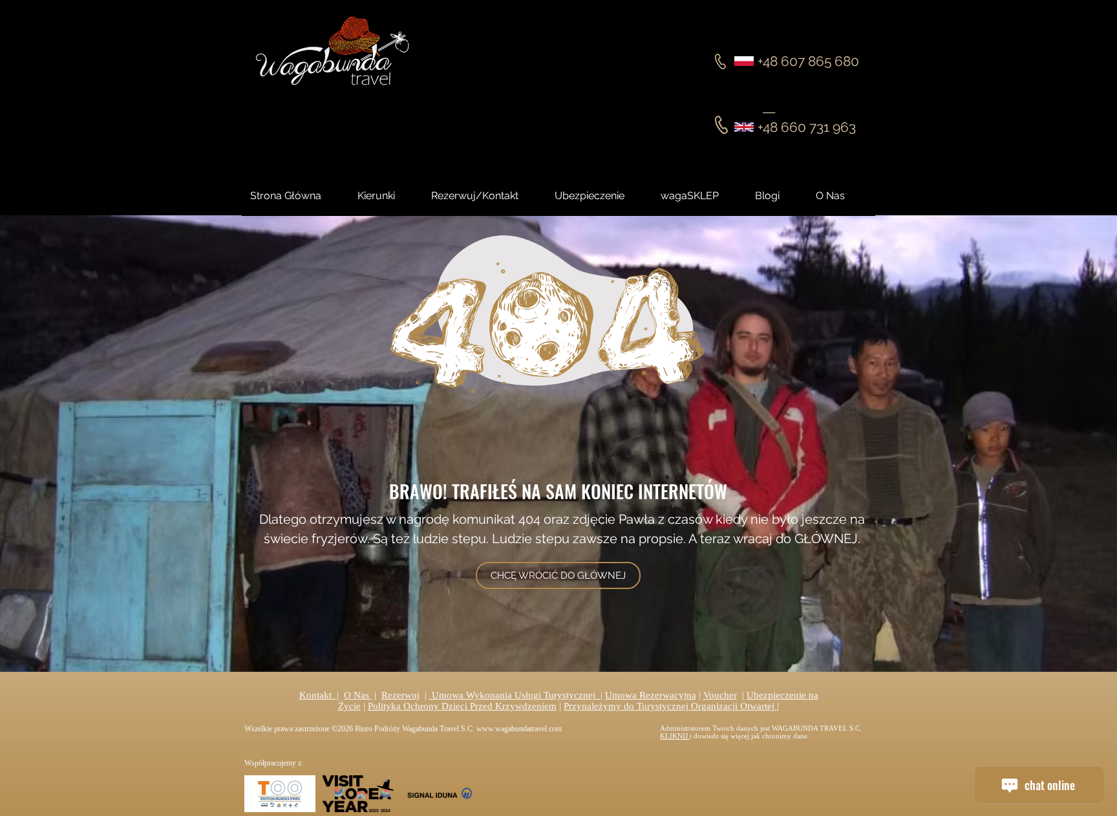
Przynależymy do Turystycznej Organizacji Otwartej (670, 706)
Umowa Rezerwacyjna (650, 695)
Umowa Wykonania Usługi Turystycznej (515, 695)
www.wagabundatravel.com (519, 728)
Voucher (720, 695)
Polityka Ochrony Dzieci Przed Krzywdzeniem (462, 706)
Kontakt (318, 695)
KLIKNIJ (675, 736)
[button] (779, 196)
